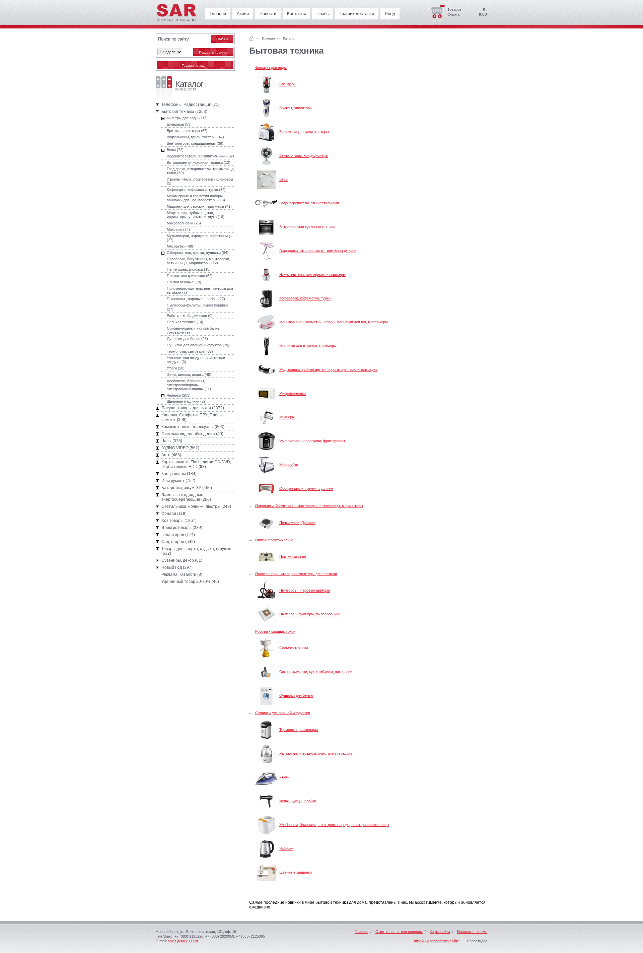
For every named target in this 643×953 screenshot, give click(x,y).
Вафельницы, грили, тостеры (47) (195, 137)
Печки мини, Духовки (297, 523)
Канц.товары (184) (179, 473)
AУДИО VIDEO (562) (180, 448)
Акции (243, 13)
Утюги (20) (176, 368)
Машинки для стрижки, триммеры (308, 346)
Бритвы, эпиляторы (295, 108)
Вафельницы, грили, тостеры (304, 132)
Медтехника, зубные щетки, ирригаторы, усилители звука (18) (195, 215)
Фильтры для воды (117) (187, 118)
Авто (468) (171, 455)
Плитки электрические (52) (190, 276)
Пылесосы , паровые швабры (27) (196, 299)
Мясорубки (288, 465)
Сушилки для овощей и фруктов (282, 713)
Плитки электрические (274, 540)
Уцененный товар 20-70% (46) (190, 581)
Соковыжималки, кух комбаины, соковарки (315, 672)
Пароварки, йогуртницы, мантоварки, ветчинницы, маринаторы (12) (198, 261)
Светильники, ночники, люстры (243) (196, 506)
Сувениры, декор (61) (181, 560)
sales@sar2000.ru (183, 941)
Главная (218, 13)
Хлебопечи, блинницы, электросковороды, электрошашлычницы (334, 825)
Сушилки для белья (296, 696)
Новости (268, 13)
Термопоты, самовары (298, 730)
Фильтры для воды (271, 68)
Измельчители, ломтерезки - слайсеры (312, 275)
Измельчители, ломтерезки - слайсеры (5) (200, 181)
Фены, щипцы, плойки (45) (189, 374)
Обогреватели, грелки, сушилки (306, 489)
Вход (390, 13)
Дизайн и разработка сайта (436, 941)
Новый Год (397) (177, 567)
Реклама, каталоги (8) (181, 574)
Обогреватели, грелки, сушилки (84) (197, 253)
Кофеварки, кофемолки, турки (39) (196, 190)
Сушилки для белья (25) (187, 339)
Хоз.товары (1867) (179, 520)
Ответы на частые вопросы (399, 932)
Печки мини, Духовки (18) (189, 269)
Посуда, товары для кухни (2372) (192, 408)
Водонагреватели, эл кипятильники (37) (200, 156)
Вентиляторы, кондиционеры (303, 156)
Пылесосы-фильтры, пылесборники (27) (197, 307)
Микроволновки (292, 394)
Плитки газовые (292, 556)
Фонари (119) (174, 513)
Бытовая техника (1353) (184, 111)
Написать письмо (472, 932)
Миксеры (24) (178, 229)
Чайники (286, 848)
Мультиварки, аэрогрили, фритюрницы (312, 441)
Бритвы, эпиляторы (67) (187, 131)
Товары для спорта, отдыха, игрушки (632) (196, 551)
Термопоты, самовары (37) (190, 351)
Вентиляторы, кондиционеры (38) (195, 143)
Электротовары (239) (181, 527)
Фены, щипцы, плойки (297, 801)
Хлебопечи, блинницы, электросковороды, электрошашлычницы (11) (189, 385)
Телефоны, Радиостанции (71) (190, 104)
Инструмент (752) (178, 480)
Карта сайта (440, 932)
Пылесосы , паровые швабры (304, 591)
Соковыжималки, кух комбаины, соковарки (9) (194, 330)
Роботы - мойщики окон (275, 631)
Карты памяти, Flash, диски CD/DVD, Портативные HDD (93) (196, 464)
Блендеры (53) (179, 124)
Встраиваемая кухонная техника (307, 227)
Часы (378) (171, 440)
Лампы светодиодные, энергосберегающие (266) (186, 497)
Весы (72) (175, 150)
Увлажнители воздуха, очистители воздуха (315, 753)
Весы (283, 180)
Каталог (289, 38)
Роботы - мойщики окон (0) (190, 316)
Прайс (322, 13)
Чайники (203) (179, 395)
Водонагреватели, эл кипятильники (309, 203)
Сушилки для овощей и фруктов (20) (198, 345)
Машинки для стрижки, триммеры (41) (199, 206)
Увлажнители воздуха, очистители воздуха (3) (196, 360)
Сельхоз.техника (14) (185, 322)
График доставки (357, 13)
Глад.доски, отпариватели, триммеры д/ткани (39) (200, 171)
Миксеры (287, 417)
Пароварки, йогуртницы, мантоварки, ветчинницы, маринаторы (309, 506)
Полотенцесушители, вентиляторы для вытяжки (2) (200, 290)
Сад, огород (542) (178, 541)
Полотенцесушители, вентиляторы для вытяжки (296, 574)
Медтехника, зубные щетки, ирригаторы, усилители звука (328, 370)
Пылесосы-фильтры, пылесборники (309, 614)
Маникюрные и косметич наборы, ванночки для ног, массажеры (333, 322)
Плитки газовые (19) (184, 282)
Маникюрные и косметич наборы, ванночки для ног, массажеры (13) (196, 198)
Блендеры (287, 84)
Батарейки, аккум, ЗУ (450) (186, 487)
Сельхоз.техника (293, 648)
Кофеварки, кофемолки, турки (305, 298)
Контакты (296, 13)
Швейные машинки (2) (186, 401)
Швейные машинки (295, 872)
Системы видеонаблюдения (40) (192, 433)
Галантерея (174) (178, 534)
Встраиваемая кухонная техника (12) (198, 162)
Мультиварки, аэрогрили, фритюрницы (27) (199, 238)
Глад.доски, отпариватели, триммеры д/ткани (317, 251)
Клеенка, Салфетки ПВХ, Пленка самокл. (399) (192, 417)
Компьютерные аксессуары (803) (192, 426)
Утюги (284, 777)
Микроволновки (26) (184, 223)
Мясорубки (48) (180, 246)
